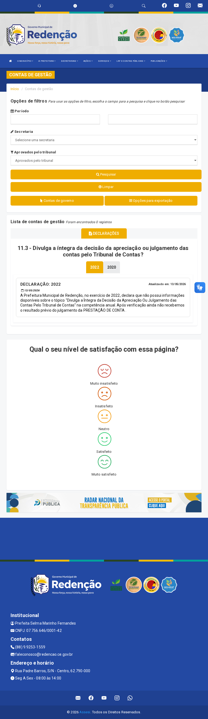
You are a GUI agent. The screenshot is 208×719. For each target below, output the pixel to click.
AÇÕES (87, 61)
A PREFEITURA (46, 61)
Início (15, 89)
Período (21, 111)
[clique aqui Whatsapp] (130, 698)
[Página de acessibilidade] (111, 6)
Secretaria (23, 132)
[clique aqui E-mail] (78, 698)
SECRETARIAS (69, 61)
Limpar (107, 187)
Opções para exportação (152, 201)
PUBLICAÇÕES (158, 61)
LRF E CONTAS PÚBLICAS (130, 61)
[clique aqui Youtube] (104, 698)
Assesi (84, 712)
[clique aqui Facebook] (91, 698)
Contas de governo (58, 201)
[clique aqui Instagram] (117, 698)
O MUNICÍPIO (24, 61)
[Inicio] (10, 61)
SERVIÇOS (104, 61)
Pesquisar (107, 174)
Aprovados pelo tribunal (34, 152)
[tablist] (94, 267)
